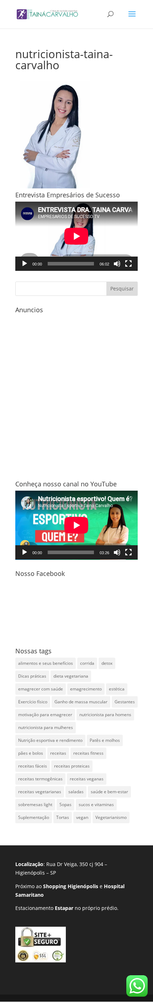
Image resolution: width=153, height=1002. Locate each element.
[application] (76, 236)
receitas (58, 753)
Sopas (65, 804)
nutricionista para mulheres (45, 727)
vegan (82, 817)
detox (106, 663)
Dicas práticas (32, 676)
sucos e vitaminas (96, 804)
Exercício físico (32, 702)
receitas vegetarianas (39, 792)
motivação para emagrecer (45, 715)
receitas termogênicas (40, 779)
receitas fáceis (32, 766)
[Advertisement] (76, 393)
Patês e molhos (105, 740)
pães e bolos (30, 753)
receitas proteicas (72, 766)
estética (117, 689)
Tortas (62, 817)
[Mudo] (117, 263)
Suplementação (33, 817)
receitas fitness (88, 753)
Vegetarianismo (111, 817)
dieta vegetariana (70, 676)
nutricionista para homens (105, 715)
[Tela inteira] (128, 263)
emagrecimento (86, 689)
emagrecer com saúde (40, 689)
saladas (76, 792)
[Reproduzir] (24, 263)
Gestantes (125, 702)
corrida (87, 663)
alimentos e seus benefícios (45, 663)
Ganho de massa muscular (80, 702)
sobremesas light (35, 804)
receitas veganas (87, 779)
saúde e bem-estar (109, 792)
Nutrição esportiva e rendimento (50, 740)
